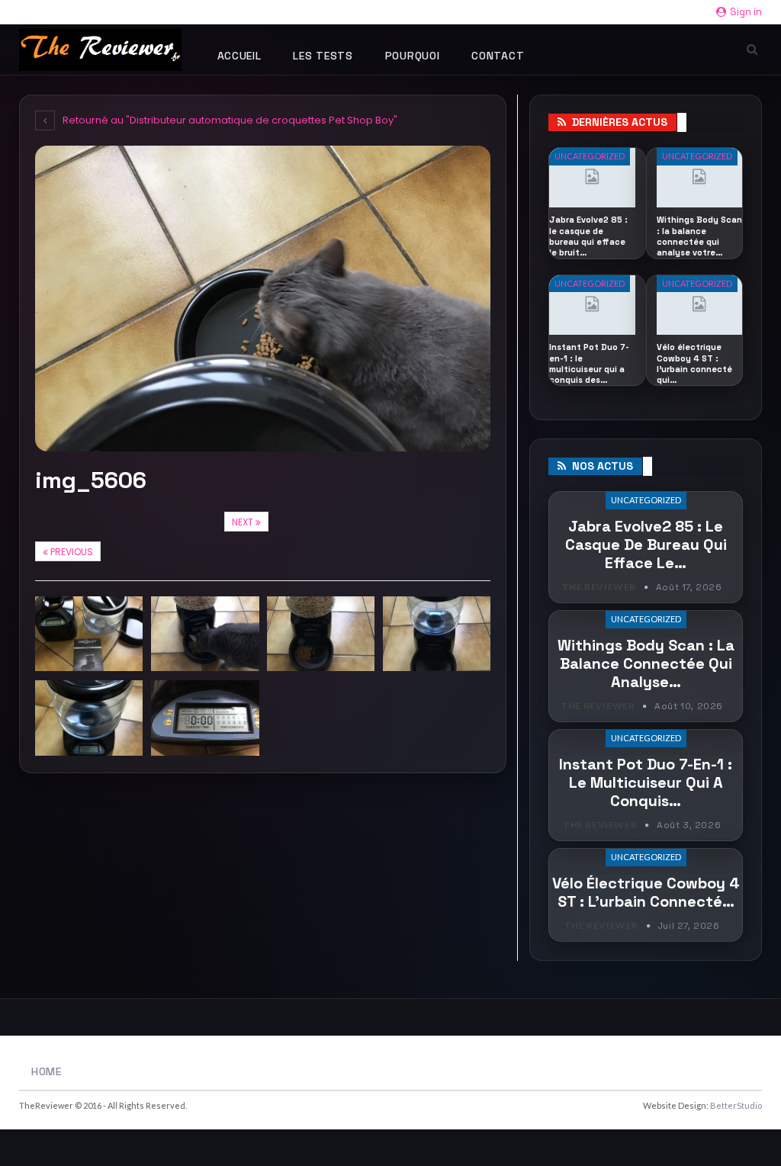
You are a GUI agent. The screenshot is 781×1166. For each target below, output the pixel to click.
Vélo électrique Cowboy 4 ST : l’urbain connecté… (646, 892)
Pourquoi (412, 56)
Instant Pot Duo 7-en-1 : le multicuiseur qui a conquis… (645, 782)
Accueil (239, 56)
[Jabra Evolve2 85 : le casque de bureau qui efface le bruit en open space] (592, 178)
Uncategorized (589, 156)
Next (244, 522)
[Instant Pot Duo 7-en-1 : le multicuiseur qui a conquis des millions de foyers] (592, 305)
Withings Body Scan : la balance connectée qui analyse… (646, 663)
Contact (497, 56)
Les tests (322, 56)
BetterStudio (736, 1105)
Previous (70, 551)
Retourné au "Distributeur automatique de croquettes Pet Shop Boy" (228, 120)
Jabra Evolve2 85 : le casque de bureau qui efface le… (646, 544)
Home (46, 1071)
